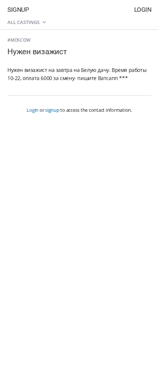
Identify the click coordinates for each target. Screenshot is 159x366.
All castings (24, 22)
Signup (18, 9)
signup (52, 110)
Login (143, 9)
